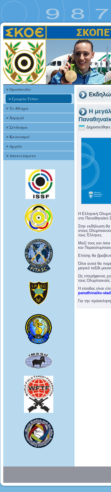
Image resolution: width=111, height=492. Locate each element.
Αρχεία (15, 146)
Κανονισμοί (19, 136)
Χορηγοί (16, 117)
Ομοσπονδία (20, 89)
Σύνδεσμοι (18, 127)
